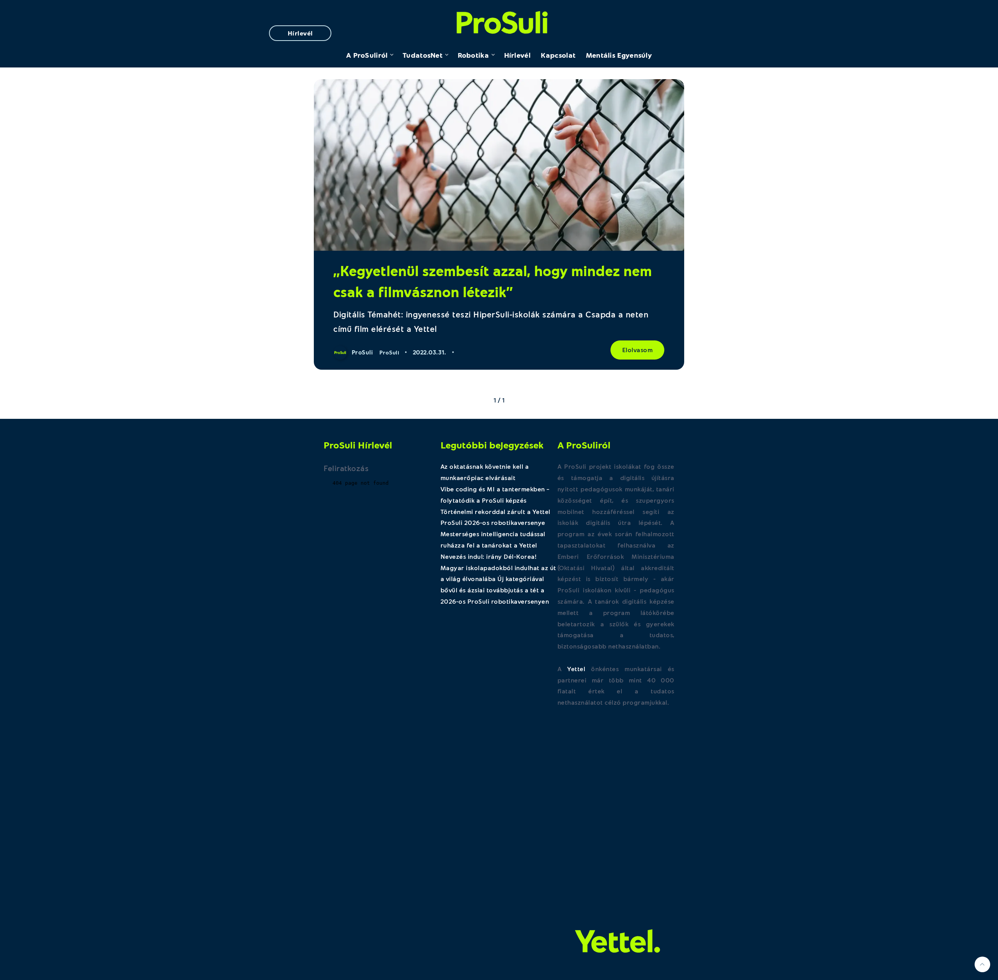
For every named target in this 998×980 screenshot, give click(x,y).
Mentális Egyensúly (619, 55)
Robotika (473, 55)
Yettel (576, 668)
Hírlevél (300, 33)
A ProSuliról (367, 55)
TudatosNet (422, 55)
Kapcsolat (558, 55)
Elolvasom (637, 349)
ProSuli (499, 20)
